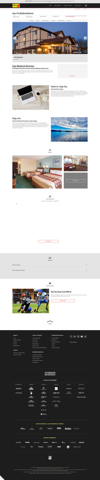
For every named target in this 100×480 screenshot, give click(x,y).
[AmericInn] (43, 401)
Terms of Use (35, 341)
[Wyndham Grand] (81, 397)
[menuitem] (50, 5)
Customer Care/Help (17, 354)
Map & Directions (45, 20)
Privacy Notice (61, 468)
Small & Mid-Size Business (37, 360)
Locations (15, 341)
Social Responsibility (55, 347)
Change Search (77, 8)
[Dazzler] (56, 397)
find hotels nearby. (72, 16)
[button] (23, 1)
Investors (53, 343)
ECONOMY (31, 384)
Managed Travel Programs (37, 356)
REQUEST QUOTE (63, 300)
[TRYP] (56, 389)
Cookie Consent (35, 345)
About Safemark (35, 343)
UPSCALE (69, 384)
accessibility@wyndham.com (54, 469)
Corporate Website (55, 338)
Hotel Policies (72, 75)
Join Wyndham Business (37, 354)
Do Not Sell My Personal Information (39, 347)
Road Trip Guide (16, 345)
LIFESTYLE (56, 384)
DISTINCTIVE (81, 384)
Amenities (53, 20)
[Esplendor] (56, 393)
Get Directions (48, 241)
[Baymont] (43, 406)
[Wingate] (43, 393)
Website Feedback (73, 342)
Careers (53, 345)
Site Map (15, 343)
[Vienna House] (56, 401)
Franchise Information (56, 341)
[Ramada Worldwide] (43, 410)
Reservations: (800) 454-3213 (19, 352)
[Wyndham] (68, 389)
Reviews (68, 20)
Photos (37, 20)
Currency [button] (85, 8)
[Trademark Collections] (68, 393)
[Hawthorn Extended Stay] (18, 389)
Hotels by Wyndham (50, 380)
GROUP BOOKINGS (61, 20)
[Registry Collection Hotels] (81, 389)
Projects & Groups (35, 358)
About (14, 338)
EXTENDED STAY (18, 384)
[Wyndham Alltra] (56, 406)
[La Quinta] (43, 389)
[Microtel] (31, 397)
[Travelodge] (31, 406)
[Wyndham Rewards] (49, 373)
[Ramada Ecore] (43, 414)
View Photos (76, 180)
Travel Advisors (35, 362)
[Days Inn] (31, 389)
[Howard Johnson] (31, 401)
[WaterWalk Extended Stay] (18, 393)
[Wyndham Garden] (43, 397)
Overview (31, 20)
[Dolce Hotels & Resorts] (81, 393)
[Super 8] (31, 393)
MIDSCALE (44, 384)
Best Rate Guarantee (36, 338)
